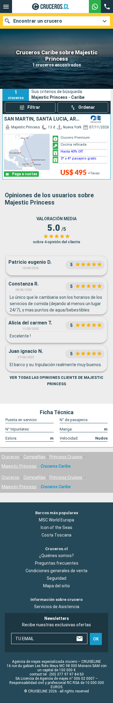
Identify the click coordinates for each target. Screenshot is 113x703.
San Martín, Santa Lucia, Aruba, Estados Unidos (43, 119)
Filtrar (33, 107)
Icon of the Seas (56, 527)
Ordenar (86, 107)
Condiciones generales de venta (56, 570)
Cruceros (10, 456)
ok (96, 639)
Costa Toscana (56, 535)
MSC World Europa (56, 520)
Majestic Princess (19, 466)
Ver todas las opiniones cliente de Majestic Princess (56, 381)
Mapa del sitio (56, 585)
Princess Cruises (65, 456)
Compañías (35, 456)
